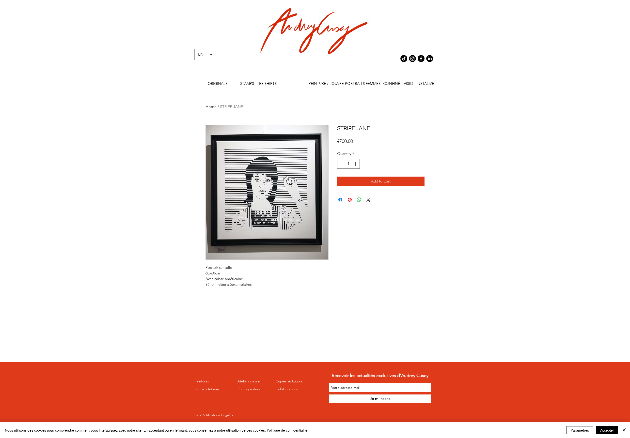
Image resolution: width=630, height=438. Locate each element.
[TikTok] (403, 58)
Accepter (607, 430)
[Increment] (356, 163)
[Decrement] (341, 163)
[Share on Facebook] (340, 200)
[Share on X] (368, 200)
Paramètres (580, 430)
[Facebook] (421, 58)
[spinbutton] (349, 163)
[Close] (624, 430)
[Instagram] (412, 58)
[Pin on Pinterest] (350, 200)
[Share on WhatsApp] (359, 200)
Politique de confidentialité (287, 430)
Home (211, 106)
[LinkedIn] (429, 58)
